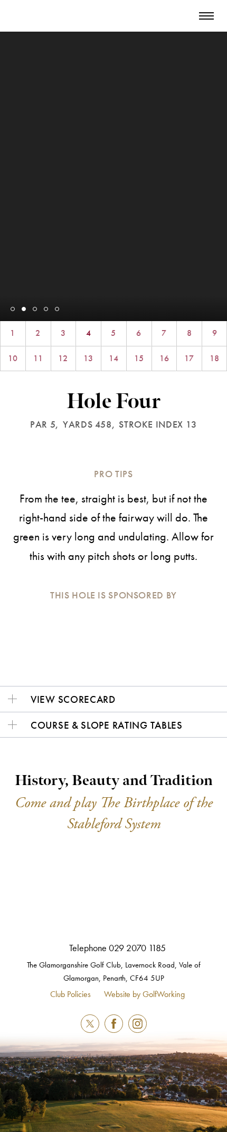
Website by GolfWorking (144, 994)
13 (88, 358)
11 (38, 358)
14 (113, 358)
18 (214, 358)
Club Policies (70, 994)
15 (139, 358)
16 (164, 358)
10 (12, 358)
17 (189, 358)
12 (63, 358)
